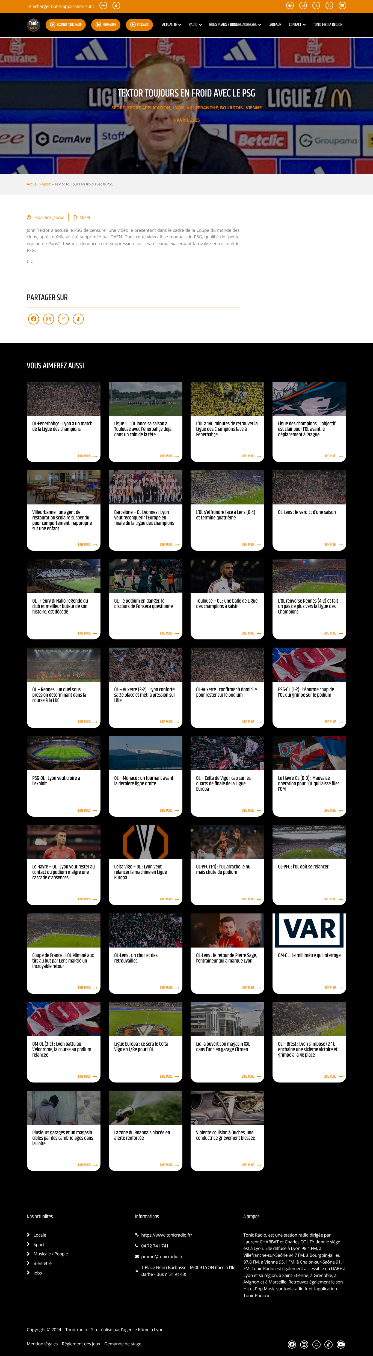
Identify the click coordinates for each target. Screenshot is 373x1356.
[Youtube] (341, 1344)
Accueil (32, 184)
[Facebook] (33, 319)
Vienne (254, 108)
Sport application (148, 108)
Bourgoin (232, 108)
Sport (118, 108)
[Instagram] (48, 319)
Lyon (179, 108)
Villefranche (202, 108)
